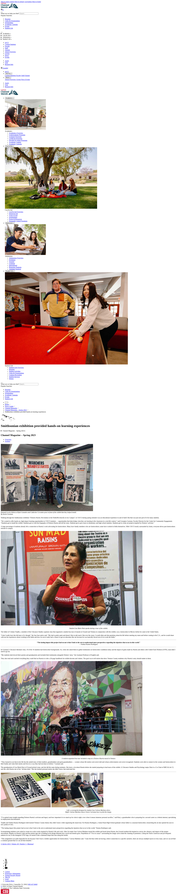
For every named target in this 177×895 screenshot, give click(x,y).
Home (7, 404)
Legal (7, 879)
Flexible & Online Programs (18, 140)
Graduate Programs (15, 137)
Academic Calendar (11, 24)
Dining (11, 379)
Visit (6, 63)
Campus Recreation (15, 375)
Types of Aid (13, 215)
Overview (8, 439)
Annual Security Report (12, 875)
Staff (6, 48)
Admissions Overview (16, 258)
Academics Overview (16, 133)
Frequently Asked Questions (18, 221)
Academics (9, 98)
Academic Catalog (15, 142)
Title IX (7, 877)
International (13, 265)
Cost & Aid (9, 146)
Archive (7, 441)
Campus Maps (9, 881)
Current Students (10, 44)
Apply (7, 61)
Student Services (14, 377)
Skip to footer (36, 2)
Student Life (9, 28)
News (7, 55)
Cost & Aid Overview (16, 212)
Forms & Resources (15, 219)
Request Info (9, 64)
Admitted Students (15, 269)
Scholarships (9, 23)
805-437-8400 (32, 884)
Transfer (11, 262)
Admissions (9, 223)
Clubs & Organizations (12, 21)
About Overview (10, 52)
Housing (7, 19)
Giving (7, 54)
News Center (9, 406)
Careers (7, 872)
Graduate (12, 263)
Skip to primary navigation (23, 2)
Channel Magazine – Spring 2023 (16, 410)
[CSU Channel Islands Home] (9, 8)
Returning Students (15, 267)
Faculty (7, 46)
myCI (7, 42)
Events (7, 26)
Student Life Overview (16, 367)
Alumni (7, 50)
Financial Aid (13, 214)
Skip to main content (8, 2)
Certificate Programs (15, 138)
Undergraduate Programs (17, 135)
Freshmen (12, 260)
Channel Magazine (11, 408)
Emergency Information (12, 873)
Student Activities (14, 371)
